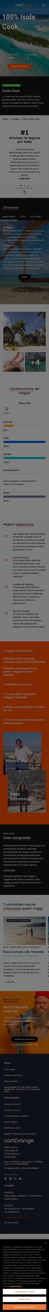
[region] (24, 1275)
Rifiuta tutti (24, 1299)
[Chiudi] (46, 1243)
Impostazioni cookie (24, 1291)
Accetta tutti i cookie (24, 1307)
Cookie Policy (15, 1286)
